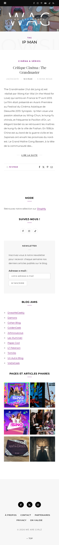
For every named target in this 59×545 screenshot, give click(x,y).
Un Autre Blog (15, 358)
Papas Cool (14, 342)
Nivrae (28, 79)
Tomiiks (12, 352)
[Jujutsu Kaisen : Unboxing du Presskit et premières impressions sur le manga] (16, 449)
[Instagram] (38, 504)
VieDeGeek (14, 363)
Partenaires (42, 515)
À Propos (11, 515)
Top (30, 538)
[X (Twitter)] (29, 504)
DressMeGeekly (16, 312)
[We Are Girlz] (29, 18)
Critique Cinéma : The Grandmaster (29, 70)
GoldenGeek (14, 327)
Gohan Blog (14, 322)
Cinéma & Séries (29, 61)
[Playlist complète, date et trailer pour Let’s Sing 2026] (16, 395)
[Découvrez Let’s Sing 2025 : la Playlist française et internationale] (16, 423)
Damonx (12, 317)
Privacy (21, 520)
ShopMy (41, 208)
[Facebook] (39, 167)
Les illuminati (15, 337)
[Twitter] (43, 167)
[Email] (52, 167)
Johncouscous (15, 332)
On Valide (36, 520)
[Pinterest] (47, 167)
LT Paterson (14, 347)
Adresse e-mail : (18, 270)
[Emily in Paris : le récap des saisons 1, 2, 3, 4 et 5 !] (42, 423)
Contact (25, 515)
